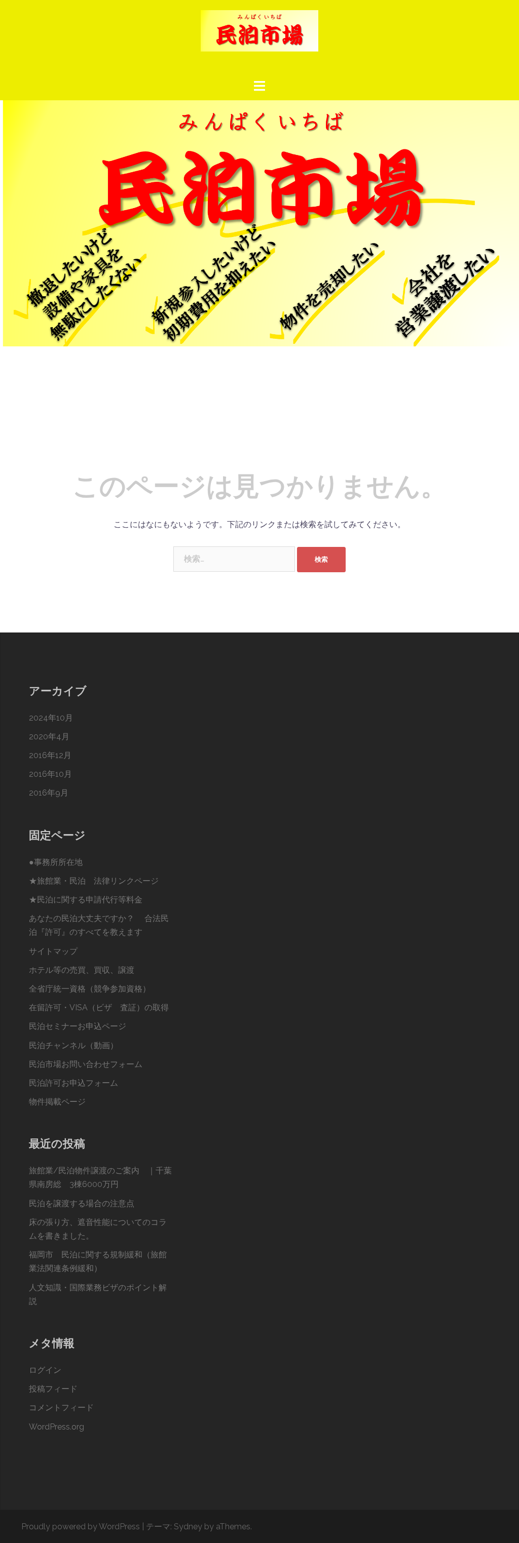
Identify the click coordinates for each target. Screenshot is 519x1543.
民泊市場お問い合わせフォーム (85, 1064)
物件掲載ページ (57, 1101)
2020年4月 (49, 736)
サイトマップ (53, 951)
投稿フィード (53, 1389)
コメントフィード (61, 1407)
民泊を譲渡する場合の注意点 (81, 1203)
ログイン (45, 1370)
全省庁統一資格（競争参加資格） (90, 989)
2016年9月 (48, 793)
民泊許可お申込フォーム (73, 1083)
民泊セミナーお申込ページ (77, 1026)
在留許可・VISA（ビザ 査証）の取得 (99, 1007)
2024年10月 (51, 718)
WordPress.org (56, 1427)
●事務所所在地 (56, 862)
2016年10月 (50, 774)
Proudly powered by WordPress (80, 1526)
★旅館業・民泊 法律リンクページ (94, 881)
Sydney (188, 1526)
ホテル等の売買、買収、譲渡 (81, 970)
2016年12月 (50, 755)
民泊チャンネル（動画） (73, 1045)
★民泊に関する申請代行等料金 (85, 899)
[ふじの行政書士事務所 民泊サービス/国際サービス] (260, 39)
